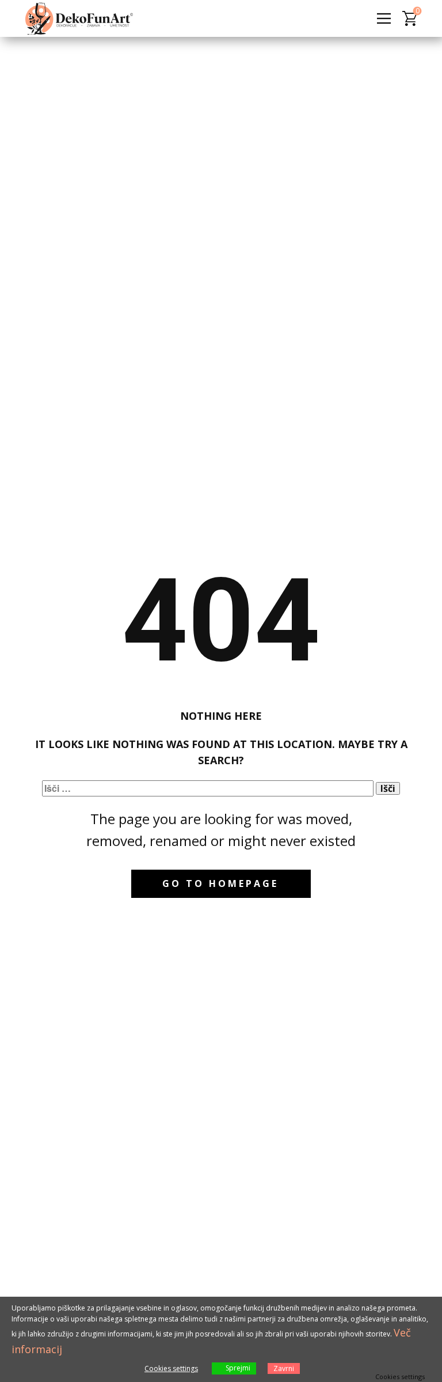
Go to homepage (220, 883)
